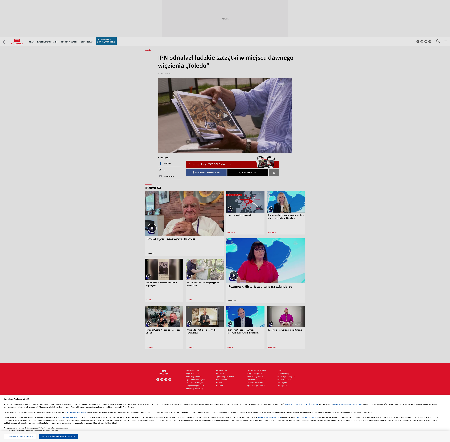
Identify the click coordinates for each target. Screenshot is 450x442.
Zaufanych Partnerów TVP (307, 417)
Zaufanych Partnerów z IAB (269, 417)
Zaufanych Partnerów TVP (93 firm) (347, 404)
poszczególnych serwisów (75, 412)
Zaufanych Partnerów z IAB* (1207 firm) (301, 404)
